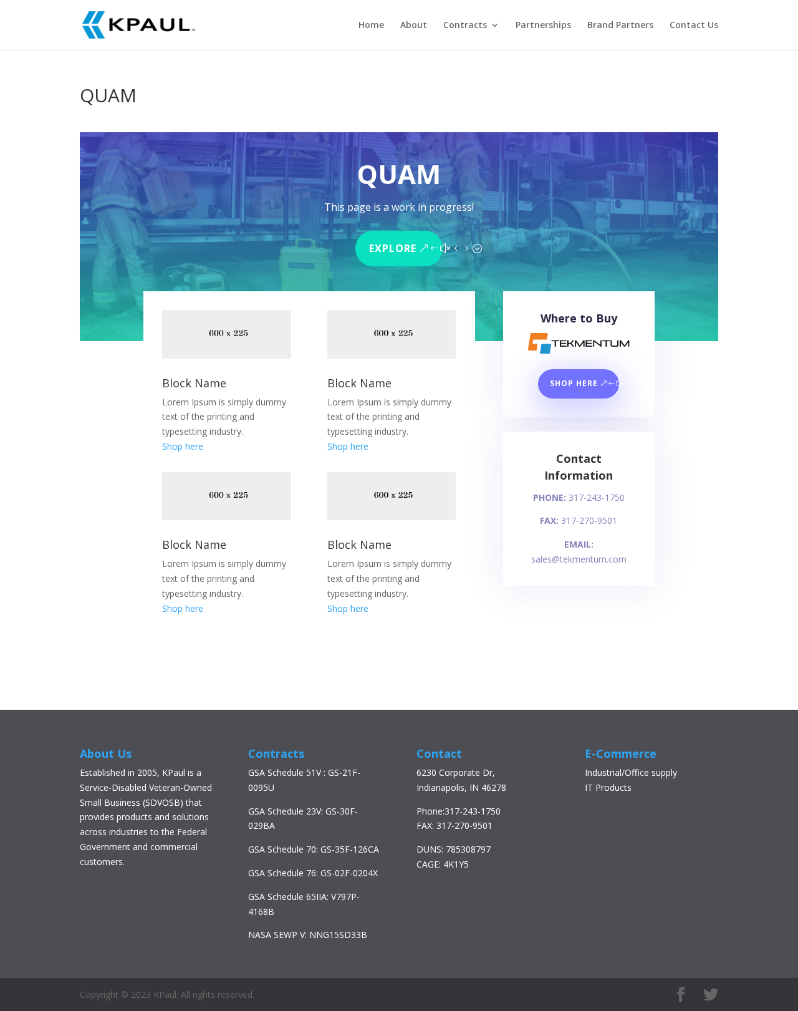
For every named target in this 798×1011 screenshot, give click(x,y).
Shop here (182, 446)
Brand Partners (620, 26)
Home (371, 26)
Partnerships (543, 26)
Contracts (465, 26)
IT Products (608, 787)
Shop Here (574, 383)
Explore (392, 248)
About (413, 26)
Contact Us (694, 26)
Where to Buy (579, 318)
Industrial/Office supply (631, 772)
